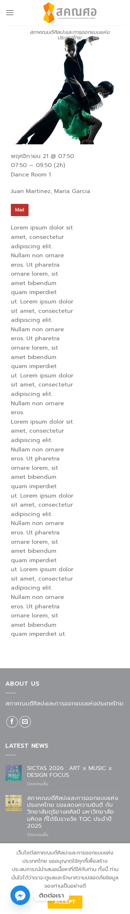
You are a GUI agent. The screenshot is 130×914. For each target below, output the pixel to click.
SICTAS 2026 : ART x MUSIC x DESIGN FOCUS (69, 772)
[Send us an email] (25, 722)
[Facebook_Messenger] (20, 895)
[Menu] (9, 12)
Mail (19, 210)
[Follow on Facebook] (12, 722)
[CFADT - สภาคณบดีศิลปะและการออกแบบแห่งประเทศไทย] (69, 12)
